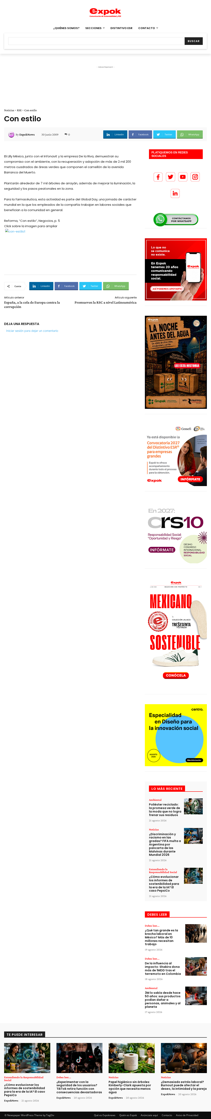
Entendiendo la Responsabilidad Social (163, 870)
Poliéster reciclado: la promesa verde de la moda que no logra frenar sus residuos (165, 809)
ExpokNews (27, 134)
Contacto (167, 1115)
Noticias (9, 110)
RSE (19, 110)
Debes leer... (152, 925)
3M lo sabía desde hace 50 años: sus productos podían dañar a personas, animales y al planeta (163, 1000)
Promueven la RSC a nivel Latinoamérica (106, 302)
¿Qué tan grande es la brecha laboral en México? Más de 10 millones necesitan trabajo (161, 937)
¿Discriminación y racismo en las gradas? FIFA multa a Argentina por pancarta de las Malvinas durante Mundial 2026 (165, 844)
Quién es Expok (128, 1115)
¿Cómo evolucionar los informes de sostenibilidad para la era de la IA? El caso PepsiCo (164, 884)
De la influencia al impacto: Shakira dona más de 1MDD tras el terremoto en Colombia (163, 968)
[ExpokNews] (12, 134)
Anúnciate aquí (149, 1115)
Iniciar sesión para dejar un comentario (32, 330)
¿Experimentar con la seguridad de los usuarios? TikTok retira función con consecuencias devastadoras (79, 1087)
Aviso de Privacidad (187, 1115)
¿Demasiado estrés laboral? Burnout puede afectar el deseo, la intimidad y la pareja (184, 1085)
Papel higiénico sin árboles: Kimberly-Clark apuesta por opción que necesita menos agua (130, 1087)
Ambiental (155, 799)
